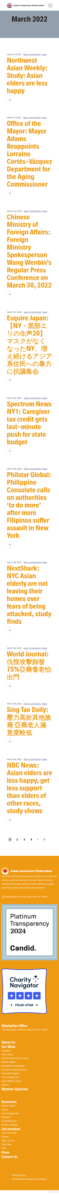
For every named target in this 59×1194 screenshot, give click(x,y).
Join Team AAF (9, 1133)
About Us (8, 1042)
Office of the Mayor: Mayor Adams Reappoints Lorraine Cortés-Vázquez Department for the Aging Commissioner (29, 154)
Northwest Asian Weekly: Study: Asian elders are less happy (27, 75)
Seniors (5, 1084)
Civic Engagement (10, 1077)
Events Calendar (10, 1124)
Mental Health (8, 1062)
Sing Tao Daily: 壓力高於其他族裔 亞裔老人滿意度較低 (29, 721)
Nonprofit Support (10, 1073)
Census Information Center (15, 1058)
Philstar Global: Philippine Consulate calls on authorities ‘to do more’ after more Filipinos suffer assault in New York (29, 505)
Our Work (8, 1047)
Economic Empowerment (14, 1069)
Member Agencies (15, 1089)
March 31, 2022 (14, 54)
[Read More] (10, 100)
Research (6, 1050)
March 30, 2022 (14, 211)
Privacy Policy (19, 1175)
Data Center (7, 1054)
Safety (5, 1109)
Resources (9, 1102)
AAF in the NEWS (31, 54)
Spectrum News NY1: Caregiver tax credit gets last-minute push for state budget (29, 423)
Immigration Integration (13, 1065)
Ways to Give (8, 1140)
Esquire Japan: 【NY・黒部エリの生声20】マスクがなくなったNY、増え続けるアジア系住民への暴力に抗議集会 (29, 344)
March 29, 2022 (14, 562)
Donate (5, 1136)
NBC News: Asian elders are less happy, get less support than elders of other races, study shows (29, 788)
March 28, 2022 (14, 759)
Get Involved (11, 1129)
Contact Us (10, 1157)
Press (43, 54)
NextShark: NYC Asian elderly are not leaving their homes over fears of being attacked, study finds (29, 594)
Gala (4, 1148)
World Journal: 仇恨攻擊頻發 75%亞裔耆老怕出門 (29, 665)
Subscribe (6, 1144)
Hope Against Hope (11, 1081)
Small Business (9, 1121)
